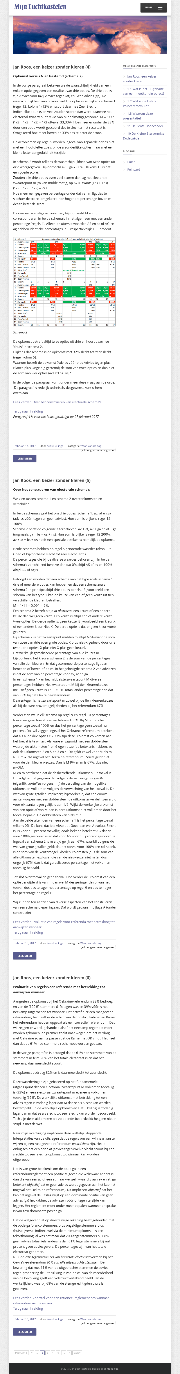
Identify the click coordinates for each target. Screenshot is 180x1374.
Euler (131, 162)
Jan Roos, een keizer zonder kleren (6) (51, 978)
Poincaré (133, 170)
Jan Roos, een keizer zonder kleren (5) (51, 480)
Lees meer (25, 458)
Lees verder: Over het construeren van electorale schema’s (57, 402)
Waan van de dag (90, 446)
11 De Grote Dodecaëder (145, 126)
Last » (77, 1352)
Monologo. (113, 1368)
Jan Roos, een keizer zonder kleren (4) (51, 67)
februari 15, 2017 (25, 446)
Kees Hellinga (55, 446)
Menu (148, 7)
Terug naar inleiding (28, 411)
